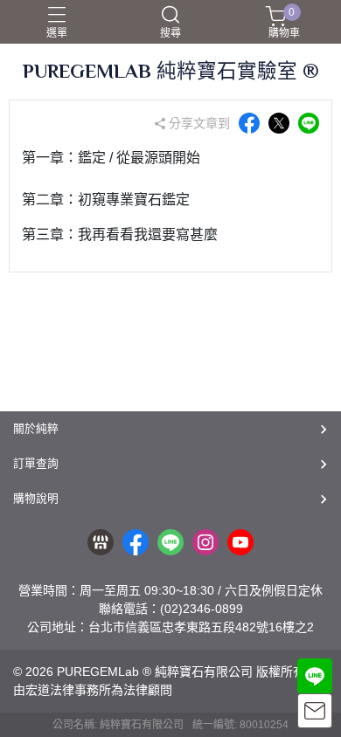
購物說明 (36, 498)
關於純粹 (36, 428)
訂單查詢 (36, 463)
